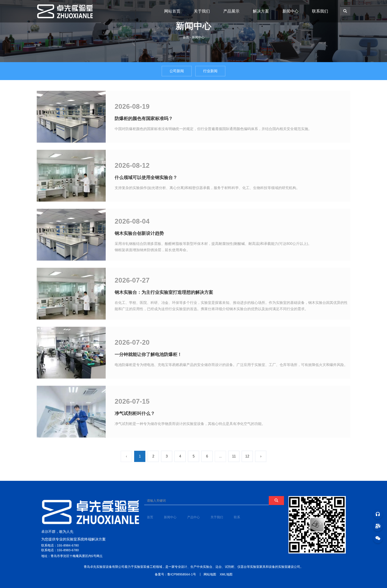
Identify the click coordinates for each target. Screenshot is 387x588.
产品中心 (193, 517)
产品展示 (231, 11)
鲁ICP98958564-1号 (181, 574)
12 (247, 456)
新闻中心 (290, 11)
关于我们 (202, 11)
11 (234, 456)
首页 (186, 37)
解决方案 (261, 11)
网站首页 (172, 11)
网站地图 (210, 574)
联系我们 (320, 11)
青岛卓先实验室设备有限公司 (104, 566)
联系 (237, 517)
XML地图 (226, 574)
